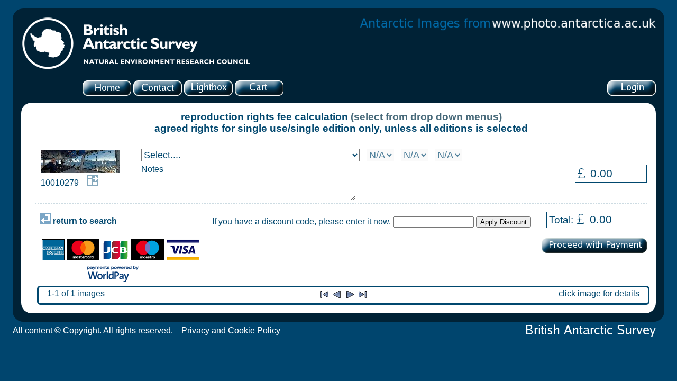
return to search (84, 220)
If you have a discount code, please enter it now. (301, 221)
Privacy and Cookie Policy (230, 330)
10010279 (60, 182)
